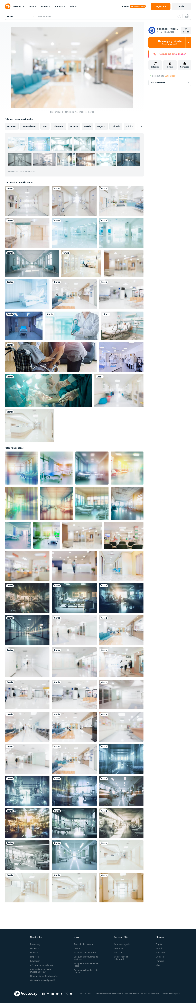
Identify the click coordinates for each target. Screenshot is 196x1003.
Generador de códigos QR (42, 980)
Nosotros (118, 952)
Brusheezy (35, 944)
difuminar (59, 126)
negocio (101, 126)
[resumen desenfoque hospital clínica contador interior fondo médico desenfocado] (74, 566)
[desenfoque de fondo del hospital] (27, 201)
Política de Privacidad (150, 993)
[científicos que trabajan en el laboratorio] (121, 357)
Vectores (17, 6)
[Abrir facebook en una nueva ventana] (43, 994)
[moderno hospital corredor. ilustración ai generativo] (32, 263)
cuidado (116, 126)
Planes (125, 6)
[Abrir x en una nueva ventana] (66, 994)
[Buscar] (179, 16)
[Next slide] (139, 126)
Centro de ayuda (122, 944)
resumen (11, 126)
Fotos (31, 6)
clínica (129, 126)
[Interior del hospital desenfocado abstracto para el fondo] (74, 201)
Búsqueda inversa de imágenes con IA (40, 970)
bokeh (87, 126)
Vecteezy (34, 948)
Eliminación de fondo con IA (43, 976)
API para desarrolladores (42, 965)
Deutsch (160, 956)
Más (72, 6)
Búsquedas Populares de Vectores (86, 958)
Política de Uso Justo (171, 993)
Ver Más (129, 159)
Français (160, 961)
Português (161, 952)
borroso (74, 126)
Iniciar (181, 6)
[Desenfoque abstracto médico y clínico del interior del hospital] (29, 425)
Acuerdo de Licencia (83, 944)
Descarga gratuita (170, 42)
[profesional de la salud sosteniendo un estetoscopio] (72, 326)
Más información (158, 82)
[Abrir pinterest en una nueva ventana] (57, 994)
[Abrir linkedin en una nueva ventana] (53, 994)
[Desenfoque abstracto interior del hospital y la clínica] (27, 233)
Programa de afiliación (85, 952)
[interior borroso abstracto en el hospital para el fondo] (122, 326)
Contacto (118, 948)
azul (45, 126)
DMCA (77, 948)
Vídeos (44, 6)
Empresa (34, 956)
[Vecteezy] (7, 6)
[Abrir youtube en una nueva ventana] (71, 994)
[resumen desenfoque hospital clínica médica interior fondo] (123, 263)
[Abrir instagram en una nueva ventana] (48, 994)
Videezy (34, 952)
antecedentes (29, 126)
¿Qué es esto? (170, 76)
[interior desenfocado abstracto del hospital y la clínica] (74, 233)
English (159, 944)
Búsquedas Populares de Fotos (86, 964)
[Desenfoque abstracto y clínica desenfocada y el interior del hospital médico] (81, 263)
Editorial (59, 6)
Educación (35, 961)
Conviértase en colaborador (121, 958)
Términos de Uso (131, 993)
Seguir (186, 32)
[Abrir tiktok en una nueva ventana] (62, 994)
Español (160, 948)
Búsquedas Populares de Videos (86, 971)
